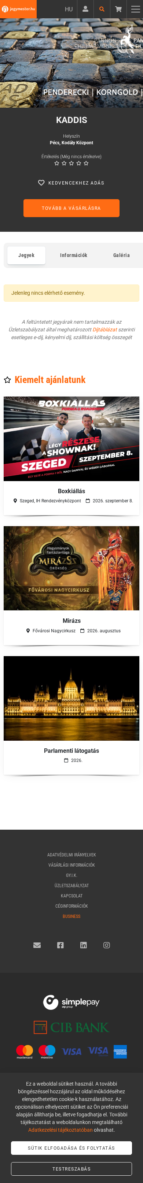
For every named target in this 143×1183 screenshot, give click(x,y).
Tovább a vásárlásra (71, 208)
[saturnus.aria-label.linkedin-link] (83, 945)
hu (69, 9)
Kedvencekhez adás (76, 183)
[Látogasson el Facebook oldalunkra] (60, 945)
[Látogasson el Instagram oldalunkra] (106, 945)
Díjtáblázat (104, 329)
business (71, 916)
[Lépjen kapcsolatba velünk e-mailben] (37, 945)
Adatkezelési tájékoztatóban (60, 1130)
